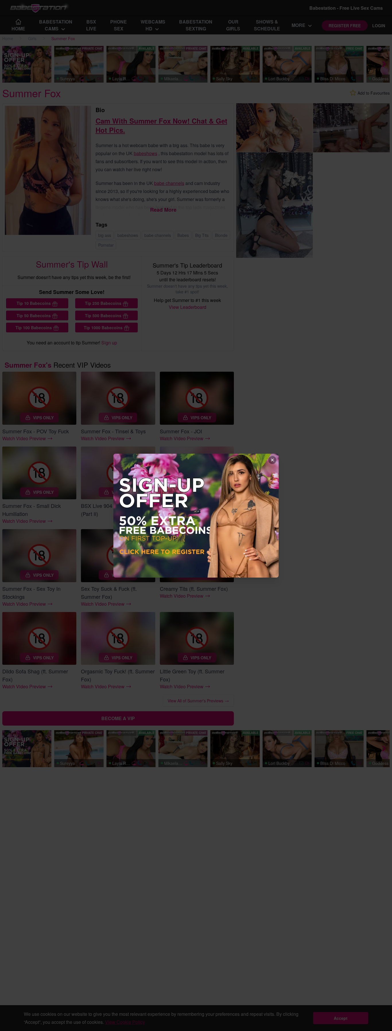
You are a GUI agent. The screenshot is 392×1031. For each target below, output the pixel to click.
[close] (272, 460)
